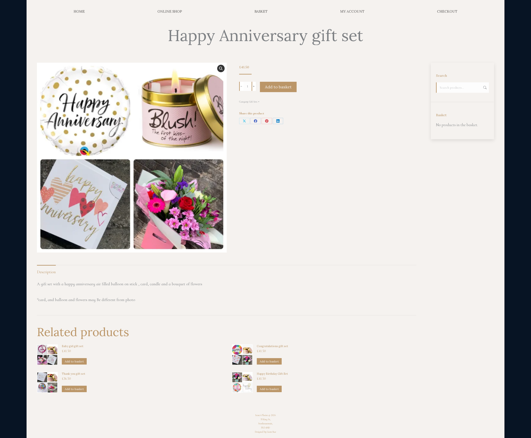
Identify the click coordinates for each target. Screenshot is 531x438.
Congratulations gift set (272, 346)
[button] (221, 68)
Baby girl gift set (72, 346)
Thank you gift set (73, 374)
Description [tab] (46, 272)
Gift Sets (253, 101)
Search (484, 87)
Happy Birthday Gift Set (272, 374)
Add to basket (278, 86)
